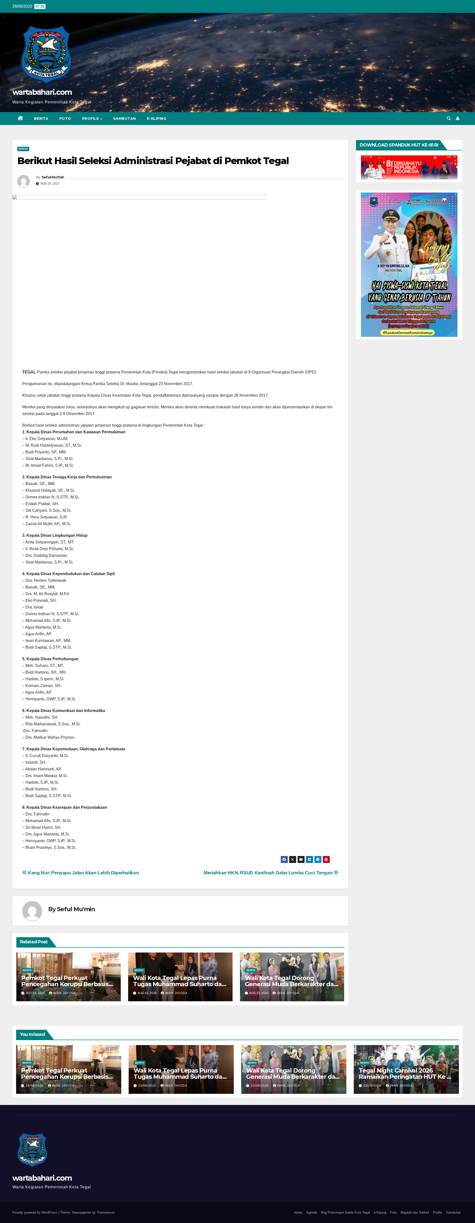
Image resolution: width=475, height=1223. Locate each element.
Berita (41, 118)
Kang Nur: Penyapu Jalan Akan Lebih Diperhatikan (83, 872)
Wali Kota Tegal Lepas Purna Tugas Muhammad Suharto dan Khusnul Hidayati (179, 984)
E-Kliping (156, 118)
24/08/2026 (35, 1085)
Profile (91, 118)
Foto (65, 118)
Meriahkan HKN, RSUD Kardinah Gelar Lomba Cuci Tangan (269, 872)
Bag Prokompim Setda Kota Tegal (345, 1212)
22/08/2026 (372, 1085)
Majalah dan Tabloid (415, 1212)
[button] (449, 118)
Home (298, 1212)
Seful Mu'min (53, 177)
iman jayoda (64, 993)
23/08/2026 (147, 1085)
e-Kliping (380, 1212)
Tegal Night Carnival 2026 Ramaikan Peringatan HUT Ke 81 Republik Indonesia (405, 1076)
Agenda (311, 1212)
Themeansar (105, 1212)
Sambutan (124, 118)
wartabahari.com (42, 92)
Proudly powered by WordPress (35, 1212)
